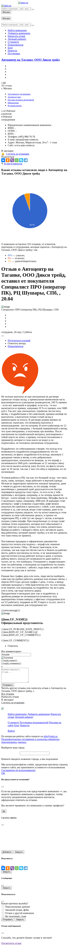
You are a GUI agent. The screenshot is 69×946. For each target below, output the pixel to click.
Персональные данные (17, 906)
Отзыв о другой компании (19, 913)
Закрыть (19, 852)
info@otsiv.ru (50, 736)
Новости (25, 725)
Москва (6, 12)
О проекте (13, 722)
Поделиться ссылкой (19, 340)
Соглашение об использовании (18, 770)
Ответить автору (17, 343)
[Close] (2, 786)
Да (4, 811)
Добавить (7, 852)
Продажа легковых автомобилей (21, 100)
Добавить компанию (38, 714)
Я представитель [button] (13, 163)
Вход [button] (4, 15)
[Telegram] (26, 160)
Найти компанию (17, 714)
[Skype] (21, 160)
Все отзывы (7, 693)
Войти (11, 730)
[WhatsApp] (17, 160)
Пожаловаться (15, 346)
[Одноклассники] (8, 160)
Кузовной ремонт (15, 106)
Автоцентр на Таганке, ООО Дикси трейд (30, 59)
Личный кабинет (24, 717)
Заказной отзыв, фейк (17, 910)
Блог (16, 725)
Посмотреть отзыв (11, 943)
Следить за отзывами (17, 153)
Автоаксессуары (14, 97)
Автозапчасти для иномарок (19, 94)
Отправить (8, 685)
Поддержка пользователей (34, 722)
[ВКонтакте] (3, 160)
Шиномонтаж (13, 103)
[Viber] (12, 160)
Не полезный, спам (15, 916)
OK (3, 773)
